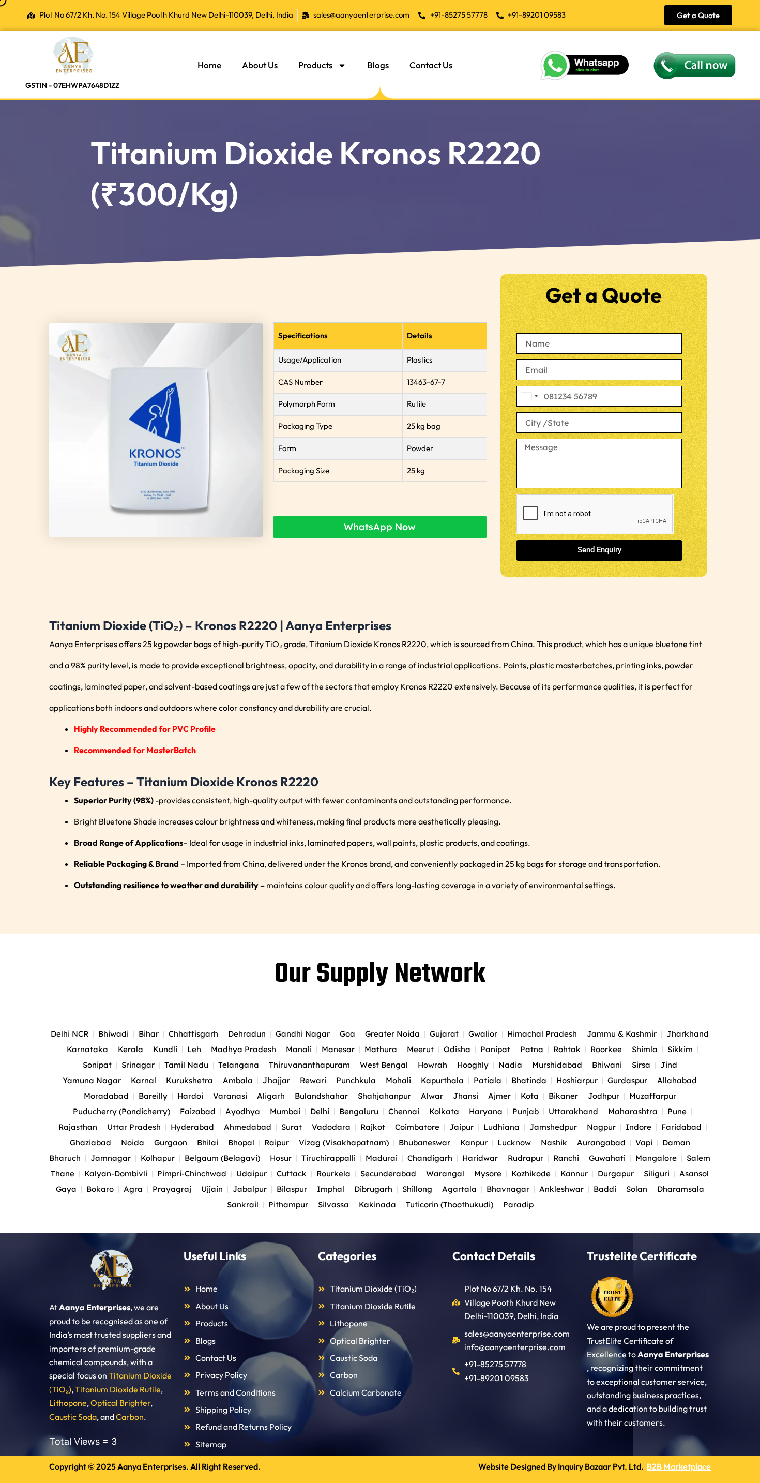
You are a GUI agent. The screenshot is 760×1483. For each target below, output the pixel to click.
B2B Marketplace (679, 1466)
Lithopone (68, 1403)
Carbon (130, 1417)
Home (209, 64)
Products (315, 64)
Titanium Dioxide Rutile (118, 1389)
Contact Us (430, 64)
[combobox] (529, 396)
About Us (260, 64)
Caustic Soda (73, 1417)
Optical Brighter (120, 1403)
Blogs (378, 64)
